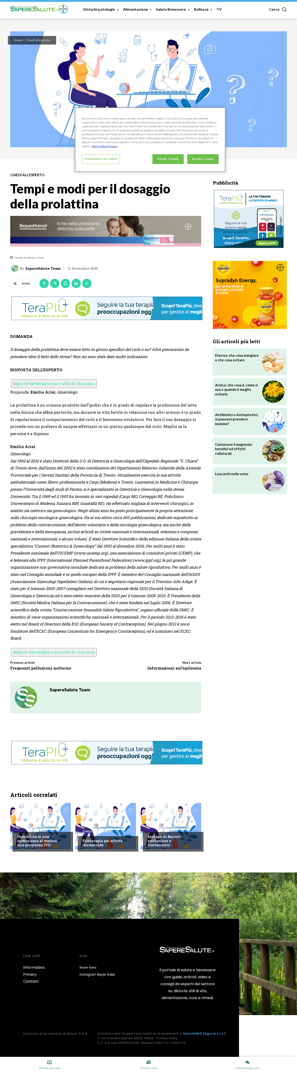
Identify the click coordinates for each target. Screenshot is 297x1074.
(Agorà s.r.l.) (214, 1033)
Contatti (31, 981)
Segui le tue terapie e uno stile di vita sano (54, 383)
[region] (150, 139)
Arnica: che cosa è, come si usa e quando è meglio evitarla (236, 389)
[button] (278, 9)
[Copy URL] (86, 283)
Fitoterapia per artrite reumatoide (102, 842)
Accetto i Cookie (203, 158)
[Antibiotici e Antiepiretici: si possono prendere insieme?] (273, 421)
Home (18, 40)
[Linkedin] (76, 283)
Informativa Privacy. (105, 146)
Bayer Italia (88, 967)
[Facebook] (44, 283)
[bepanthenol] (105, 231)
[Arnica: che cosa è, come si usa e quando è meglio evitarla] (273, 392)
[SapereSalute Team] (15, 268)
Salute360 (192, 1033)
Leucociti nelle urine (232, 474)
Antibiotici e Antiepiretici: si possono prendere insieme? (236, 419)
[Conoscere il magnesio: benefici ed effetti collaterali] (273, 451)
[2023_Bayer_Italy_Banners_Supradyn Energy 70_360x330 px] (250, 295)
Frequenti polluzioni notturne (40, 668)
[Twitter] (54, 283)
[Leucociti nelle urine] (273, 480)
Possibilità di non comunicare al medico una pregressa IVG (37, 840)
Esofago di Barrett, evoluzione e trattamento (164, 840)
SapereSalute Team (43, 268)
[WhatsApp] (65, 283)
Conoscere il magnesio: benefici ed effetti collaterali (233, 448)
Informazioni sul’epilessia (174, 668)
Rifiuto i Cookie (168, 158)
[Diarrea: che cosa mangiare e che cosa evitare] (273, 362)
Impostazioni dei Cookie (100, 158)
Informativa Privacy (34, 971)
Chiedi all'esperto (37, 40)
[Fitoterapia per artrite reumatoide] (105, 826)
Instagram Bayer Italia (97, 974)
